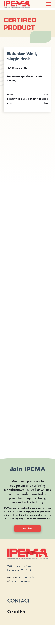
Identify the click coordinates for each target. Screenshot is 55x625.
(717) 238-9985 (21, 581)
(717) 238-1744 (25, 577)
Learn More (27, 528)
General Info (16, 611)
